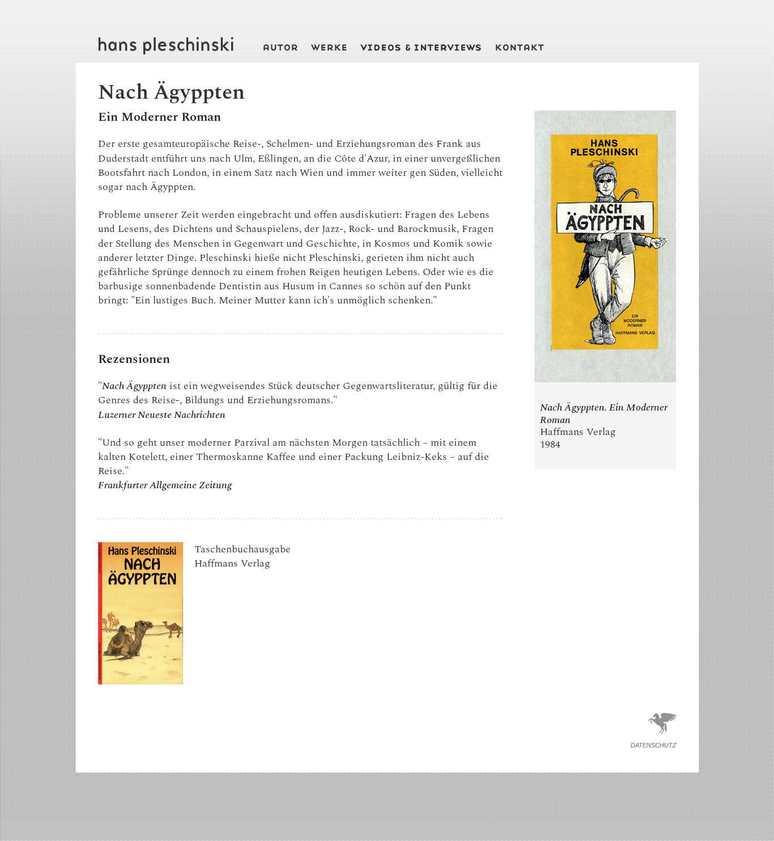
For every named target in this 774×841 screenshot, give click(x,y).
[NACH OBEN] (662, 736)
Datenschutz (654, 745)
